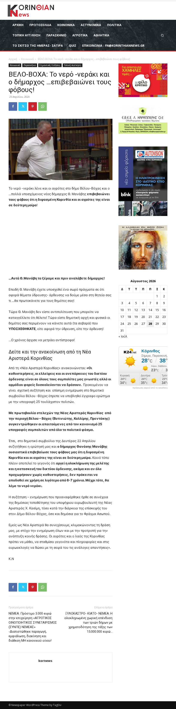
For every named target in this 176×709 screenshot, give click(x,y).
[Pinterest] (32, 106)
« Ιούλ (122, 336)
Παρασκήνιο (30, 65)
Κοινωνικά (27, 59)
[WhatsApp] (42, 106)
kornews (45, 660)
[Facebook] (13, 106)
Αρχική (13, 59)
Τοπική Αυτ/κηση (72, 65)
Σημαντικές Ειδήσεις (49, 65)
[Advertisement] (60, 244)
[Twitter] (22, 106)
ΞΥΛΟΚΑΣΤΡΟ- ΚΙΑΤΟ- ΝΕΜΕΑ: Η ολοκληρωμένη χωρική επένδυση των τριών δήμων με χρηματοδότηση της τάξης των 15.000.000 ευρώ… (88, 622)
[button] (162, 35)
